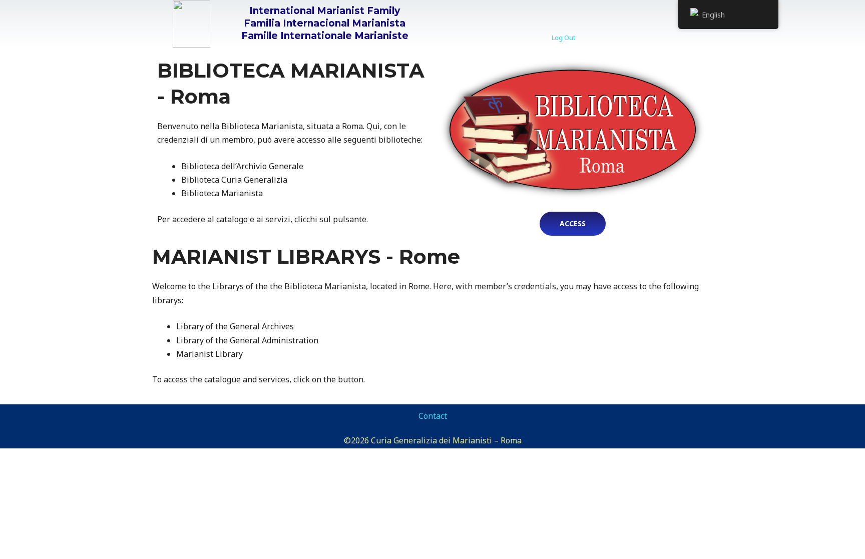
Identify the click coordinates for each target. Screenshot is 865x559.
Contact (432, 415)
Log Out (563, 37)
